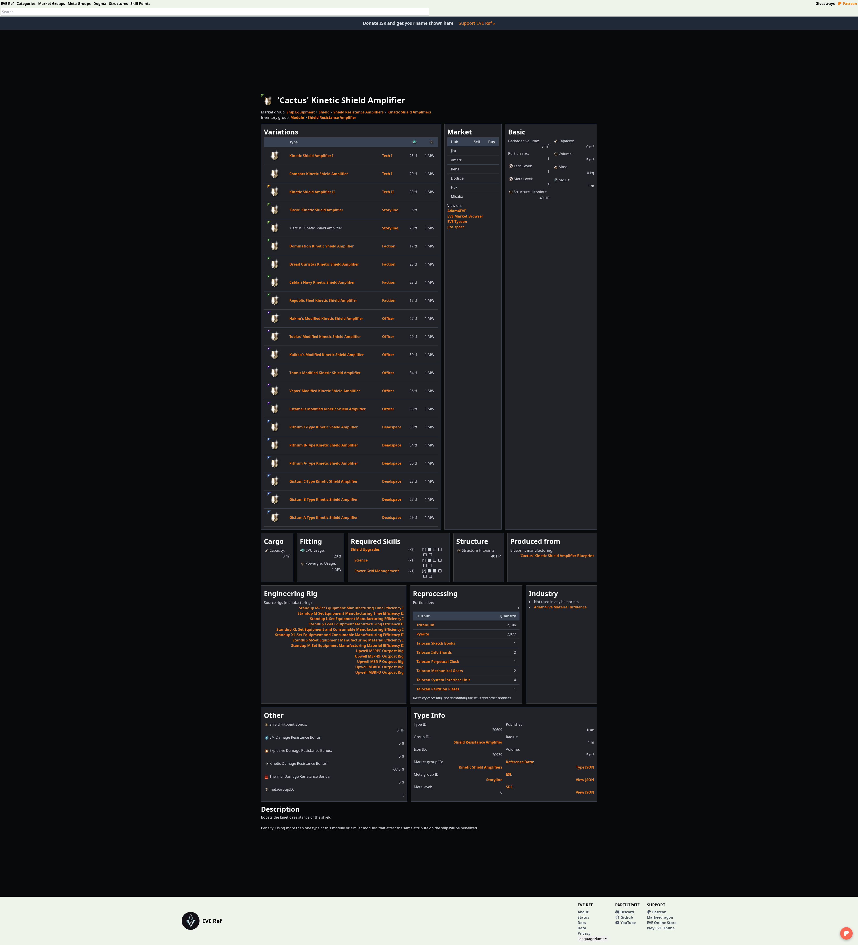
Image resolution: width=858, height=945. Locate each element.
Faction (388, 246)
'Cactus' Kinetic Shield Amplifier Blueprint (557, 555)
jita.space (456, 226)
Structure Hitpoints (530, 191)
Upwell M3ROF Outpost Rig (379, 666)
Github (626, 917)
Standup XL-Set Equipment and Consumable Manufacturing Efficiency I (340, 629)
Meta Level (523, 178)
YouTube (628, 922)
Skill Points (140, 3)
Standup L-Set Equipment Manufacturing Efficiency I (357, 618)
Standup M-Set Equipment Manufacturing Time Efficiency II (351, 613)
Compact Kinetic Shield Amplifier (318, 173)
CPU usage (314, 550)
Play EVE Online (661, 928)
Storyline (390, 209)
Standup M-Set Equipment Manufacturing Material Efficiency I (348, 640)
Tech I (387, 155)
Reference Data (519, 761)
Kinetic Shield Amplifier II (312, 191)
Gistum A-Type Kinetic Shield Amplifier (323, 517)
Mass (563, 166)
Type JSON (585, 767)
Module (297, 117)
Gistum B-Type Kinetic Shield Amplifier (323, 499)
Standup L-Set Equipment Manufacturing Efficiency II (356, 624)
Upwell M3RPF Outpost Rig (380, 650)
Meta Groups (79, 3)
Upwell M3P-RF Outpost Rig (379, 656)
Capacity (566, 140)
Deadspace (391, 427)
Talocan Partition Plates (437, 689)
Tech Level (522, 165)
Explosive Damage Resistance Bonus (300, 750)
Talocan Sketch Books (435, 643)
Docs (582, 922)
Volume (565, 153)
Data (582, 928)
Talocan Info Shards (434, 652)
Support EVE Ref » (477, 23)
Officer (388, 318)
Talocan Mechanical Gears (439, 670)
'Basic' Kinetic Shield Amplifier (316, 209)
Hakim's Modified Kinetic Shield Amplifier (326, 318)
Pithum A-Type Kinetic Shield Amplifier (323, 463)
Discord (627, 911)
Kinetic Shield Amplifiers (409, 112)
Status (583, 917)
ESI (508, 774)
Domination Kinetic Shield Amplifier (321, 246)
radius (564, 180)
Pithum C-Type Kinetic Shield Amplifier (323, 427)
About (583, 911)
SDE (509, 786)
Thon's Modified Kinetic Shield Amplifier (324, 372)
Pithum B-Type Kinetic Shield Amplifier (323, 445)
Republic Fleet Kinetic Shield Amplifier (323, 300)
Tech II (388, 191)
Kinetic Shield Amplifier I (311, 155)
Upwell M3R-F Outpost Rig (380, 661)
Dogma (99, 3)
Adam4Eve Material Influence (560, 607)
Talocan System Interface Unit (443, 679)
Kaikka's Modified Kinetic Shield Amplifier (326, 354)
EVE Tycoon (457, 221)
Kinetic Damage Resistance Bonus (298, 763)
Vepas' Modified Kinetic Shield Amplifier (324, 390)
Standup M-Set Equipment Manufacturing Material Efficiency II (347, 645)
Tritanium (425, 624)
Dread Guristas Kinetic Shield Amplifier (324, 264)
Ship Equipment (300, 112)
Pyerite (422, 634)
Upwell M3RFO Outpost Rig (379, 672)
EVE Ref (7, 3)
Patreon (849, 3)
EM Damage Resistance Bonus (295, 737)
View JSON (585, 779)
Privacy (584, 933)
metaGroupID (281, 789)
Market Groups (51, 3)
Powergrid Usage (320, 563)
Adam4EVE (456, 210)
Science (361, 560)
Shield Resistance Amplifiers (358, 112)
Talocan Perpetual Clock (437, 661)
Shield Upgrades (365, 549)
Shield (324, 112)
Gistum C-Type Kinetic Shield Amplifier (323, 481)
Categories (26, 3)
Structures (118, 3)
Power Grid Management (376, 570)
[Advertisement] (429, 61)
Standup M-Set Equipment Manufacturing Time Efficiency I (351, 608)
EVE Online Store (661, 922)
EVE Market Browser (465, 216)
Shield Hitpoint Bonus (287, 724)
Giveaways (825, 3)
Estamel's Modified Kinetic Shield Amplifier (327, 408)
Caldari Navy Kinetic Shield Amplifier (322, 282)
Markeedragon (660, 917)
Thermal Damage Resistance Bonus (299, 776)
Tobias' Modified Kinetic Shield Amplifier (325, 336)
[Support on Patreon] (846, 933)
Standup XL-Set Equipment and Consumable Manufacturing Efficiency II (339, 634)
